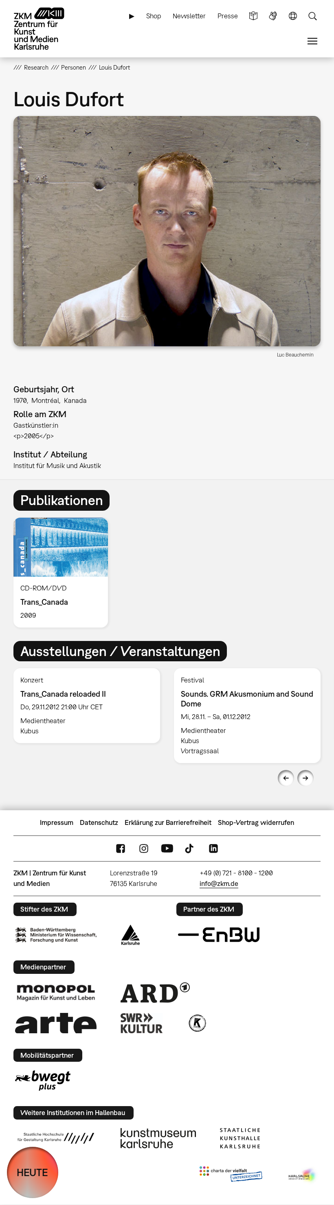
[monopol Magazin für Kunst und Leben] (56, 992)
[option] (64, 573)
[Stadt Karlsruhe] (131, 935)
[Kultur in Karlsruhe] (197, 1023)
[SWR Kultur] (142, 1023)
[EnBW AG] (218, 934)
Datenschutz (99, 822)
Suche (312, 16)
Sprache (293, 16)
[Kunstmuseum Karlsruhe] (158, 1138)
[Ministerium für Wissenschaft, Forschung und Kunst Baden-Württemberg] (56, 935)
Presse (228, 16)
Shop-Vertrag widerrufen (256, 822)
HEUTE (32, 1172)
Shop (153, 16)
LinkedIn (213, 848)
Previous (286, 778)
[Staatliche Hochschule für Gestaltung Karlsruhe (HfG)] (56, 1138)
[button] (167, 231)
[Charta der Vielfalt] (231, 1176)
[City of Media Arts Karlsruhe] (303, 1176)
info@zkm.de (219, 883)
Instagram (144, 848)
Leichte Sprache (253, 16)
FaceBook (120, 848)
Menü (312, 41)
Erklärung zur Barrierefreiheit (168, 822)
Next (305, 778)
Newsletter (189, 16)
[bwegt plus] (42, 1080)
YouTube (167, 848)
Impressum (56, 822)
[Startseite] (46, 28)
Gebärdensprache (273, 16)
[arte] (56, 1023)
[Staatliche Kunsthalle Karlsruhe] (240, 1138)
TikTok (190, 848)
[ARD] (155, 992)
